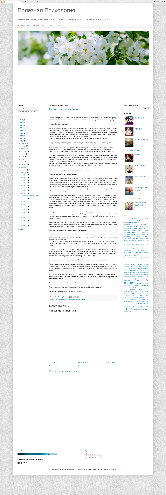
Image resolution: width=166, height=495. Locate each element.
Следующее (53, 363)
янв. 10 (25, 207)
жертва (133, 234)
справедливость (128, 291)
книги (131, 242)
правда (125, 268)
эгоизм (140, 309)
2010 (21, 229)
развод (140, 276)
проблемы (145, 268)
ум (133, 301)
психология (134, 272)
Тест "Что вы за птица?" (134, 198)
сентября (24, 151)
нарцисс (146, 252)
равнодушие (139, 274)
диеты (134, 230)
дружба (146, 230)
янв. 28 (25, 180)
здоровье (135, 238)
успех (125, 304)
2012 (21, 138)
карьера (126, 242)
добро (139, 230)
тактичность (127, 297)
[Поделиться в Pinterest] (77, 297)
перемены (126, 266)
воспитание (127, 224)
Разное (146, 276)
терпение (141, 297)
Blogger (113, 469)
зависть (138, 236)
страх (133, 293)
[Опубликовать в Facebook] (75, 297)
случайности (133, 289)
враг (133, 224)
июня (23, 159)
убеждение (145, 299)
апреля (23, 164)
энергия (126, 311)
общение (145, 260)
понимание (145, 266)
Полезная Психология (46, 10)
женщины (127, 234)
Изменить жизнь (38, 25)
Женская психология (140, 232)
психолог (126, 272)
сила (138, 287)
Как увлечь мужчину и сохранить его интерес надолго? (141, 204)
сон (147, 289)
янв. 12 (25, 201)
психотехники (127, 274)
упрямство (137, 301)
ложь (147, 244)
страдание (127, 293)
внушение (141, 222)
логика (142, 244)
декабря (24, 143)
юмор (130, 311)
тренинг (139, 299)
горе (141, 226)
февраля (24, 170)
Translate (32, 112)
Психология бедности (138, 129)
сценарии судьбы (129, 295)
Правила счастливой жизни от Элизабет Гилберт (141, 189)
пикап (132, 266)
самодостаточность (142, 283)
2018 (21, 122)
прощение (126, 270)
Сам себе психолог (60, 299)
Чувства (78, 299)
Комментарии (92, 457)
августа (23, 154)
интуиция (145, 240)
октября (24, 149)
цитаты (146, 306)
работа (133, 274)
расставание (128, 278)
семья (134, 288)
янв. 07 (25, 215)
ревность (138, 278)
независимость (144, 255)
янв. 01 (25, 225)
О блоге (51, 25)
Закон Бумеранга (140, 176)
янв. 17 (25, 193)
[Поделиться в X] (73, 297)
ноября (23, 146)
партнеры (145, 264)
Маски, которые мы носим (64, 109)
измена (140, 240)
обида (146, 258)
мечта (135, 246)
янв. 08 (25, 212)
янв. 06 (25, 217)
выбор (136, 226)
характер (135, 306)
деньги (135, 228)
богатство (141, 218)
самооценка (127, 285)
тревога (126, 299)
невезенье (126, 254)
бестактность (127, 218)
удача (130, 301)
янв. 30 (25, 175)
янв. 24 (25, 188)
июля (23, 156)
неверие (137, 254)
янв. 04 (25, 223)
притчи (140, 268)
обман (125, 260)
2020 (21, 120)
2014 (21, 133)
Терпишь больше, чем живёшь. (140, 166)
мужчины (136, 250)
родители (127, 280)
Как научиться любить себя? (139, 118)
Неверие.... (138, 154)
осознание (145, 261)
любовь (126, 246)
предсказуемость (132, 268)
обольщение (134, 260)
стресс (139, 293)
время (137, 224)
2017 (21, 125)
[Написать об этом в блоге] (71, 297)
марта (23, 167)
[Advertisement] (83, 85)
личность (135, 244)
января (23, 172)
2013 (21, 136)
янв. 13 (25, 199)
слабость (146, 287)
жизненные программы (142, 234)
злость (142, 238)
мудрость (135, 248)
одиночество (127, 261)
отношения (129, 264)
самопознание (71, 299)
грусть (146, 226)
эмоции (83, 299)
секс (130, 287)
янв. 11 (25, 204)
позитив (138, 266)
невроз (146, 254)
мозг (144, 246)
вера (147, 220)
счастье (141, 295)
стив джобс (144, 291)
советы (141, 289)
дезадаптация (127, 228)
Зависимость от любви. (133, 150)
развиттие (133, 276)
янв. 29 (25, 177)
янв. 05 (25, 220)
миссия (140, 246)
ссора (136, 291)
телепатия (135, 297)
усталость (132, 304)
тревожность (132, 299)
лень (142, 242)
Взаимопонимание (131, 223)
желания (127, 232)
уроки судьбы (144, 301)
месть (131, 246)
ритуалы (146, 278)
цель (141, 306)
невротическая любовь (131, 256)
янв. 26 (25, 185)
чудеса (135, 309)
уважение (126, 301)
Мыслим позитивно (135, 252)
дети (140, 228)
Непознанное (129, 258)
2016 (21, 128)
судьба (145, 293)
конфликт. (136, 242)
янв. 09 (25, 209)
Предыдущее (112, 363)
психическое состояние (141, 270)
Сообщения (91, 454)
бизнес (134, 218)
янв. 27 (25, 183)
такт (147, 295)
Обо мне (60, 25)
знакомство (132, 240)
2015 (21, 130)
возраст (146, 222)
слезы (125, 289)
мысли (142, 250)
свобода (126, 287)
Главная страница (22, 25)
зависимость (128, 236)
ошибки (139, 264)
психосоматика (144, 272)
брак (146, 218)
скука (141, 287)
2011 (21, 141)
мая (22, 162)
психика (132, 270)
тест (147, 297)
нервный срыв (139, 258)
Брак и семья (132, 221)
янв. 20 (25, 191)
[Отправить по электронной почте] (69, 297)
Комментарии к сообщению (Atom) (71, 366)
